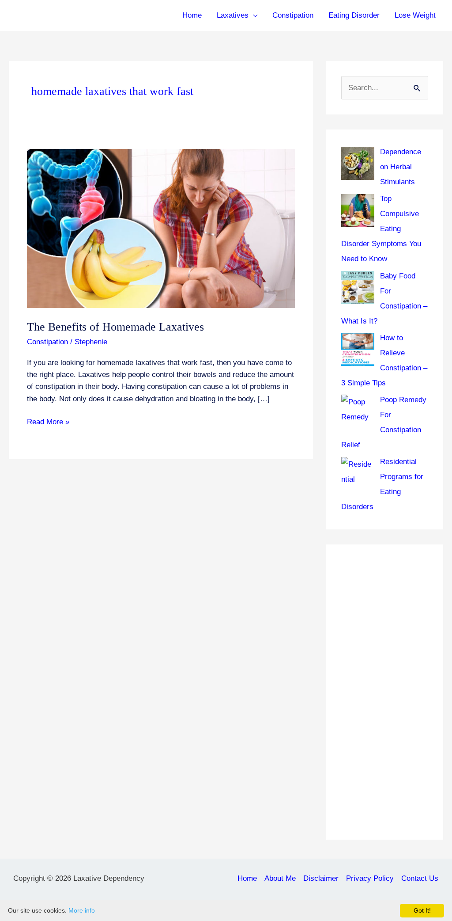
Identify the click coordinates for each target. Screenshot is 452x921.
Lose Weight (415, 15)
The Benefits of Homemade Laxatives (115, 326)
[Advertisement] (384, 692)
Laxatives (233, 15)
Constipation (292, 15)
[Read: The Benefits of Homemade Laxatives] (161, 228)
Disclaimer (321, 878)
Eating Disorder (354, 15)
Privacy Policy (370, 878)
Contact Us (419, 878)
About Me (280, 878)
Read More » (48, 422)
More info (81, 910)
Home (192, 15)
